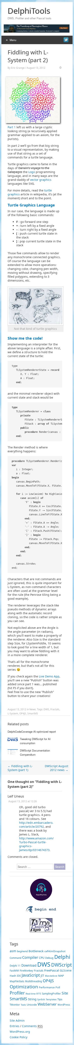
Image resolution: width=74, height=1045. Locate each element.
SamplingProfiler (51, 993)
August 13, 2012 (36, 68)
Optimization (24, 986)
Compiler (30, 957)
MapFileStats (17, 981)
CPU (41, 958)
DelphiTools (29, 10)
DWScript (61, 964)
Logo (31, 172)
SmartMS (32, 713)
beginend (22, 951)
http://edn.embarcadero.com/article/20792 (36, 824)
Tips (59, 999)
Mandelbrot (51, 975)
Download (28, 965)
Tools (23, 1004)
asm (13, 951)
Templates (51, 999)
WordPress (64, 1004)
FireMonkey (26, 970)
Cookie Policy (18, 1037)
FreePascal (51, 970)
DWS (46, 709)
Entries (14, 1026)
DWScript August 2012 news (56, 768)
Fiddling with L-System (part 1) (20, 768)
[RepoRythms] (41, 900)
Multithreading (33, 981)
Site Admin (17, 1020)
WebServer (47, 1004)
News (32, 709)
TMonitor (15, 1004)
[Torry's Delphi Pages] (41, 931)
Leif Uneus (16, 796)
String (32, 999)
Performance (47, 987)
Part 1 (12, 127)
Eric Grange (18, 68)
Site (65, 993)
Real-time (31, 993)
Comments (29, 1026)
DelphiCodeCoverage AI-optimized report (32, 731)
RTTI (38, 993)
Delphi (62, 956)
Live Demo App (49, 676)
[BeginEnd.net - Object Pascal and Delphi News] (41, 912)
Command (15, 957)
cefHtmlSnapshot (55, 951)
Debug (49, 958)
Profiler (17, 993)
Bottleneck (36, 951)
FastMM (14, 970)
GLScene (66, 970)
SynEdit (41, 999)
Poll (58, 987)
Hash (13, 975)
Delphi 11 (15, 965)
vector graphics (40, 180)
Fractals (54, 709)
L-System (13, 713)
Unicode (32, 1004)
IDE (19, 975)
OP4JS (22, 713)
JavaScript (31, 975)
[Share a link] (66, 39)
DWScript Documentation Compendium (35, 752)
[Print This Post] (60, 68)
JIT (42, 975)
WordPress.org (20, 1032)
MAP (61, 975)
